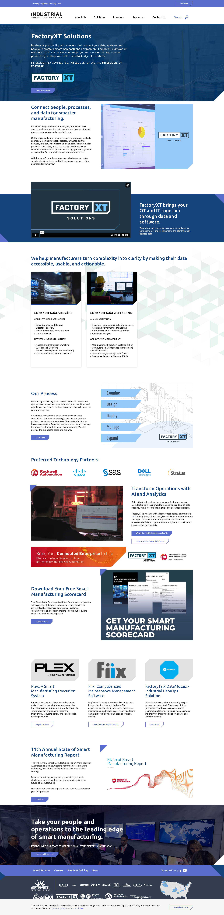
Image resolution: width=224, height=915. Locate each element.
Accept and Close (181, 907)
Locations (118, 17)
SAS (133, 516)
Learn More (40, 438)
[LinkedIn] (179, 870)
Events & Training (77, 870)
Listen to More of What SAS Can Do (150, 541)
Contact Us (159, 17)
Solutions (99, 17)
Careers (58, 870)
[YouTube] (185, 870)
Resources (138, 17)
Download (40, 799)
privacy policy (59, 908)
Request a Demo (42, 725)
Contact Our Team (43, 91)
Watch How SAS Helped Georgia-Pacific (152, 533)
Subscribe (184, 3)
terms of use (77, 908)
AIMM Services (41, 870)
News (95, 870)
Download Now (42, 621)
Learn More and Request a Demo (106, 725)
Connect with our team (45, 854)
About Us (80, 17)
